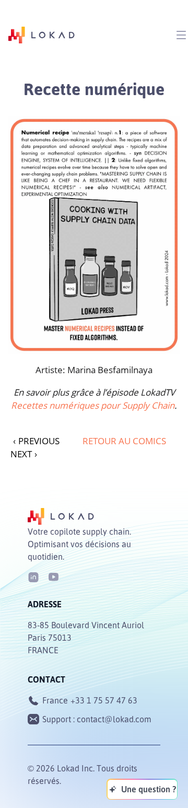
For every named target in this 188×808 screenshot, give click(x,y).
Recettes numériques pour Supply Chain (92, 405)
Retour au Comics (124, 441)
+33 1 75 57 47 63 (103, 700)
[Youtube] (53, 576)
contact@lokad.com (114, 719)
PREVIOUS (36, 441)
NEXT (23, 454)
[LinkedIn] (33, 576)
